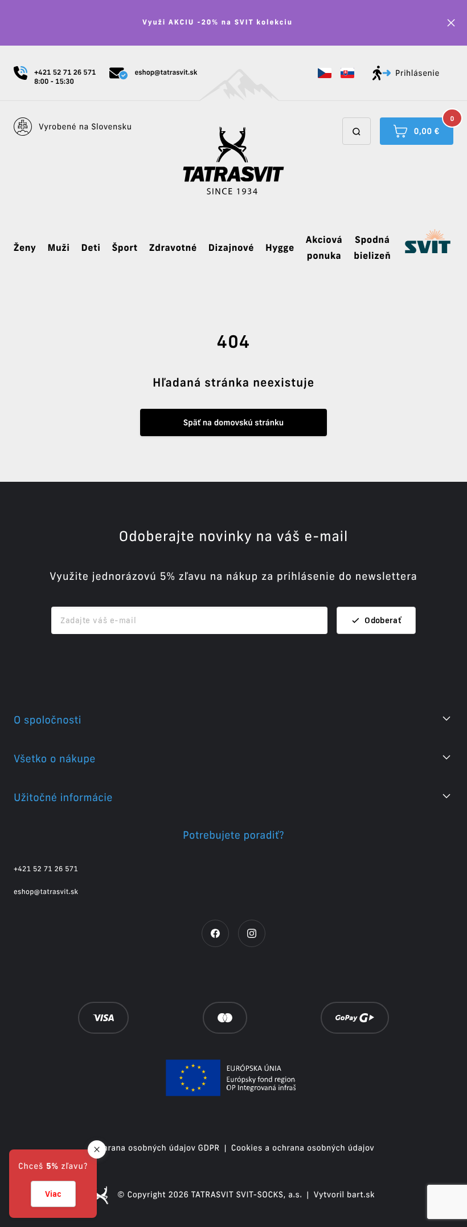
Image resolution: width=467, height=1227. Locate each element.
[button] (324, 73)
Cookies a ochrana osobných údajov (303, 1148)
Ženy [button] (25, 248)
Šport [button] (124, 248)
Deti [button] (90, 248)
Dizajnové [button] (231, 248)
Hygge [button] (279, 248)
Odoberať (383, 620)
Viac (53, 1194)
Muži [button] (58, 248)
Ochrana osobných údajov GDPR (156, 1148)
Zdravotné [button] (173, 248)
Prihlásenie (417, 73)
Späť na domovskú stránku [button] (233, 422)
